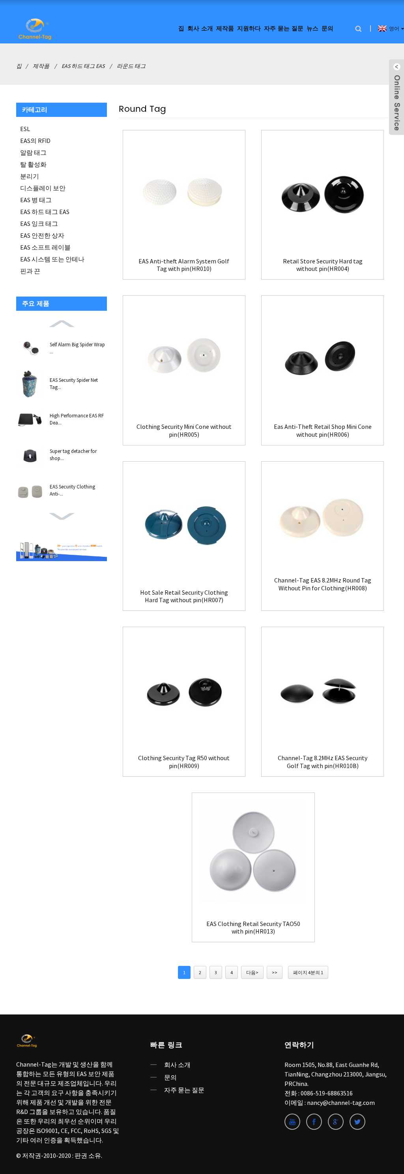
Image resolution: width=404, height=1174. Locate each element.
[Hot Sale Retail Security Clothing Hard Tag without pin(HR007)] (184, 522)
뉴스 (312, 29)
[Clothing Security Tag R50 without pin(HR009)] (184, 688)
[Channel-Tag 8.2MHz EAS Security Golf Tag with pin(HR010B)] (322, 688)
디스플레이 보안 (42, 188)
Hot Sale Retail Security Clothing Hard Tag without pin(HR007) (184, 596)
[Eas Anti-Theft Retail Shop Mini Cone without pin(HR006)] (322, 357)
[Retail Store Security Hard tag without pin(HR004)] (322, 191)
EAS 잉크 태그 (39, 223)
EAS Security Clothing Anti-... (72, 490)
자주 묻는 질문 (283, 29)
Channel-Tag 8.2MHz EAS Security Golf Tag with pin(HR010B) (322, 761)
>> (274, 972)
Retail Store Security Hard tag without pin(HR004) (323, 264)
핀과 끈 (30, 271)
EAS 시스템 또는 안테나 (52, 259)
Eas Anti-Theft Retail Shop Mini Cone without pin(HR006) (323, 430)
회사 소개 (177, 1065)
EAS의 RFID (35, 141)
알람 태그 (33, 152)
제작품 (225, 29)
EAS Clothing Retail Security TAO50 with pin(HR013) (253, 927)
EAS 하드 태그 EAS (83, 66)
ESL (25, 129)
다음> (252, 972)
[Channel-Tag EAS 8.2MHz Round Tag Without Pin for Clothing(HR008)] (322, 516)
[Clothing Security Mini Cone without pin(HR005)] (184, 357)
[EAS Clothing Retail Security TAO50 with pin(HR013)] (253, 854)
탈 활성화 (33, 164)
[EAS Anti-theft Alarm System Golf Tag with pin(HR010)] (184, 191)
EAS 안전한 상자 (42, 235)
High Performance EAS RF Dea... (77, 419)
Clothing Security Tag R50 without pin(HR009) (184, 761)
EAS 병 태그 (36, 200)
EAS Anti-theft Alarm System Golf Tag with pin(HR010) (183, 264)
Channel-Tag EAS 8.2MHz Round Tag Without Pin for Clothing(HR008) (322, 584)
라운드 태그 (131, 66)
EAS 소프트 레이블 (45, 247)
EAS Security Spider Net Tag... (74, 384)
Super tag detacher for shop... (73, 455)
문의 (327, 29)
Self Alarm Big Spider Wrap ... (77, 348)
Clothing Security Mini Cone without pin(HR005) (184, 430)
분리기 (29, 176)
